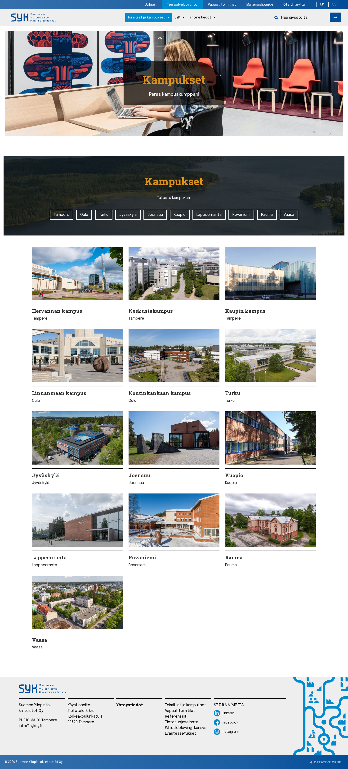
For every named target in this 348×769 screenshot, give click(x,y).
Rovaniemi (241, 215)
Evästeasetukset (180, 734)
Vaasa (289, 215)
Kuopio (180, 215)
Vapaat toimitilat (222, 4)
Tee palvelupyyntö (182, 4)
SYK (177, 17)
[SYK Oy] (33, 17)
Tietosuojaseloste (181, 722)
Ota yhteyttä (294, 4)
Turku (103, 215)
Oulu (84, 215)
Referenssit (176, 717)
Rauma (267, 215)
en (322, 4)
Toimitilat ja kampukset (146, 17)
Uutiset (151, 4)
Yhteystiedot (200, 17)
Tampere (61, 215)
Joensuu (155, 215)
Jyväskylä (128, 215)
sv (334, 4)
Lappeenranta (209, 215)
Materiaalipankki (259, 4)
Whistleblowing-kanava (185, 728)
